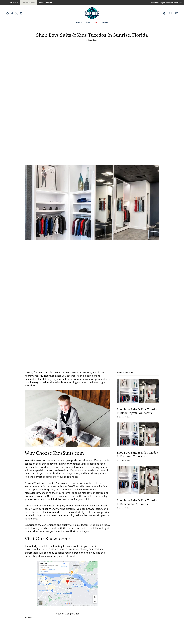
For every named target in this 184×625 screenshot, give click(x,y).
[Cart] (176, 13)
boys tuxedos (44, 473)
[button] (87, 22)
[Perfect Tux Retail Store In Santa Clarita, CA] (67, 583)
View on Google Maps (67, 613)
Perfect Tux (95, 483)
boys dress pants (94, 473)
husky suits (59, 473)
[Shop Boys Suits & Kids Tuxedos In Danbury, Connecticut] (138, 434)
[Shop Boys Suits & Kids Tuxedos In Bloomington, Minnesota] (138, 391)
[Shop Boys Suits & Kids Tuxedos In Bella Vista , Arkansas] (138, 480)
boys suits (30, 473)
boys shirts (73, 473)
